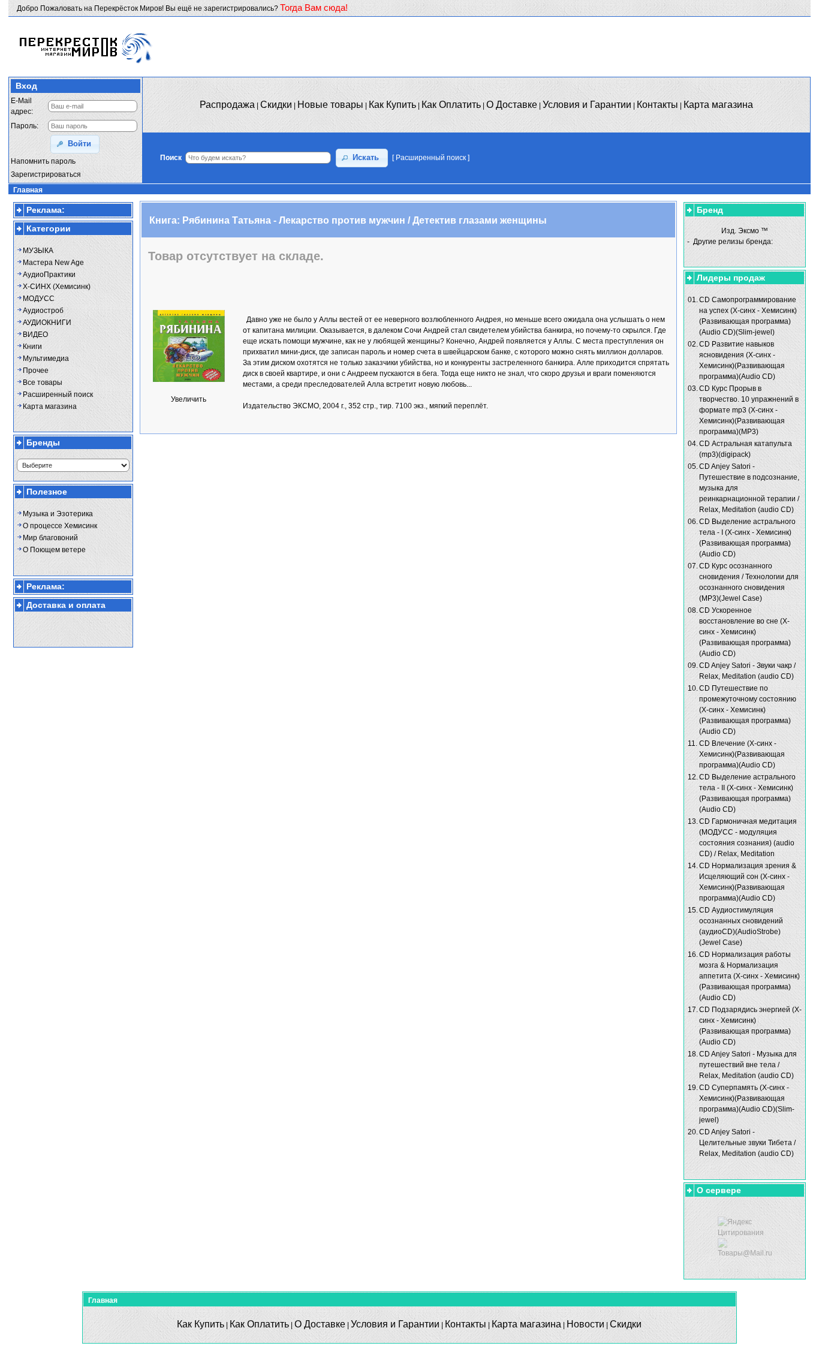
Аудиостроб (43, 310)
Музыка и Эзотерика (58, 514)
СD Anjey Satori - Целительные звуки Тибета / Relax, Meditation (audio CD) (747, 1143)
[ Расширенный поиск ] (430, 157)
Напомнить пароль (43, 161)
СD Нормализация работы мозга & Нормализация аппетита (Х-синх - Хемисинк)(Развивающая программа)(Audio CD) (749, 976)
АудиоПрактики (49, 274)
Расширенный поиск (58, 394)
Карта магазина (50, 406)
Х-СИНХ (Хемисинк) (57, 286)
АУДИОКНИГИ (47, 322)
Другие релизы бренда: (733, 241)
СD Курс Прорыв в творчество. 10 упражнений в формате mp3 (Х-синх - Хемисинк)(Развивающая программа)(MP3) (749, 410)
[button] (75, 144)
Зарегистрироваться (46, 174)
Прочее (36, 370)
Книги (32, 346)
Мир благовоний (50, 538)
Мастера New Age (53, 262)
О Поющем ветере (54, 550)
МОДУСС (39, 298)
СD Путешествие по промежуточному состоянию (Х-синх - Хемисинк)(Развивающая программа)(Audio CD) (747, 710)
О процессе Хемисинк (60, 526)
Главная (28, 190)
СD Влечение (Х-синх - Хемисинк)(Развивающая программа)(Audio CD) (742, 754)
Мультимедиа (46, 358)
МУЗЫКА (38, 250)
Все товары (42, 382)
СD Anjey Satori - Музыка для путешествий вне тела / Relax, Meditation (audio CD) (748, 1065)
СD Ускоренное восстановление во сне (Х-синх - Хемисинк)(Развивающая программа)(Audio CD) (745, 632)
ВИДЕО (35, 334)
